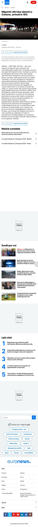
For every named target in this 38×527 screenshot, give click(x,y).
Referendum (14, 443)
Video (3, 489)
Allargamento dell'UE (15, 448)
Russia (16, 453)
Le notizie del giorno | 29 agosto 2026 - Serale (16, 143)
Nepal (7, 453)
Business (4, 477)
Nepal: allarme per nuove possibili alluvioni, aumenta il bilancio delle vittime (15, 133)
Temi (3, 468)
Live (33, 2)
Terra (21, 477)
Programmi (23, 489)
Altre (3, 508)
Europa (4, 473)
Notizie (7, 7)
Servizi (4, 503)
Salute (22, 481)
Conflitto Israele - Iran (19, 429)
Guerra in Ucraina (12, 434)
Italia (28, 448)
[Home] (2, 7)
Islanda (27, 439)
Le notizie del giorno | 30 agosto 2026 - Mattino (17, 139)
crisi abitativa (28, 453)
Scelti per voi (9, 245)
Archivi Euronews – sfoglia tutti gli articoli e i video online (28, 494)
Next (3, 481)
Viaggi (4, 485)
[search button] (34, 417)
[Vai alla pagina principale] (7, 2)
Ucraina (26, 443)
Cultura (22, 485)
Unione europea (13, 439)
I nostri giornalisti (7, 493)
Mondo (13, 7)
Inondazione (27, 434)
